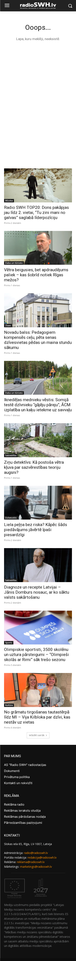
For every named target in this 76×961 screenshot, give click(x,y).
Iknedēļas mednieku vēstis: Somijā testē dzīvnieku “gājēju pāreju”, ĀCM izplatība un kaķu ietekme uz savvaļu (38, 404)
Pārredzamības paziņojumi (23, 823)
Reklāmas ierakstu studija (22, 810)
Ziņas (8, 325)
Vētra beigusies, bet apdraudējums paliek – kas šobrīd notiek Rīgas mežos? (36, 274)
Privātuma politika (17, 777)
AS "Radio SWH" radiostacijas (25, 765)
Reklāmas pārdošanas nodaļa (25, 817)
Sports (8, 642)
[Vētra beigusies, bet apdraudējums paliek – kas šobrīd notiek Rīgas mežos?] (38, 248)
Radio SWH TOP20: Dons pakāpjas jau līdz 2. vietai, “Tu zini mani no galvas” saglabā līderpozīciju (36, 212)
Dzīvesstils (11, 517)
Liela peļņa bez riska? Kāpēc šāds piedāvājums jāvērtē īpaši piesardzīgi (35, 529)
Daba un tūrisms (14, 263)
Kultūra (9, 705)
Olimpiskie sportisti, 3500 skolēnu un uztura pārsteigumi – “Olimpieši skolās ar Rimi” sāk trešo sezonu (36, 654)
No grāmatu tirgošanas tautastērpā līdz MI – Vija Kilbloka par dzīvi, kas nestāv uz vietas (37, 717)
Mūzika (9, 200)
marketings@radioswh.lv (36, 867)
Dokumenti (12, 771)
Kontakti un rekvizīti (18, 783)
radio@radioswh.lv (36, 853)
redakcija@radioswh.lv (42, 857)
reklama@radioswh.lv (31, 862)
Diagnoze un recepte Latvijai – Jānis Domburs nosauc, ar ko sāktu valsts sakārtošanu (36, 592)
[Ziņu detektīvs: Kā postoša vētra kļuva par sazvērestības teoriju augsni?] (38, 440)
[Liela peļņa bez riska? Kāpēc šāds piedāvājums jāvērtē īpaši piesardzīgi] (38, 503)
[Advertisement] (38, 86)
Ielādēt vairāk (36, 735)
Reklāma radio (14, 804)
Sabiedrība (10, 455)
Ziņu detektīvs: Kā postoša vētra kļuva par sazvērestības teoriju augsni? (34, 467)
